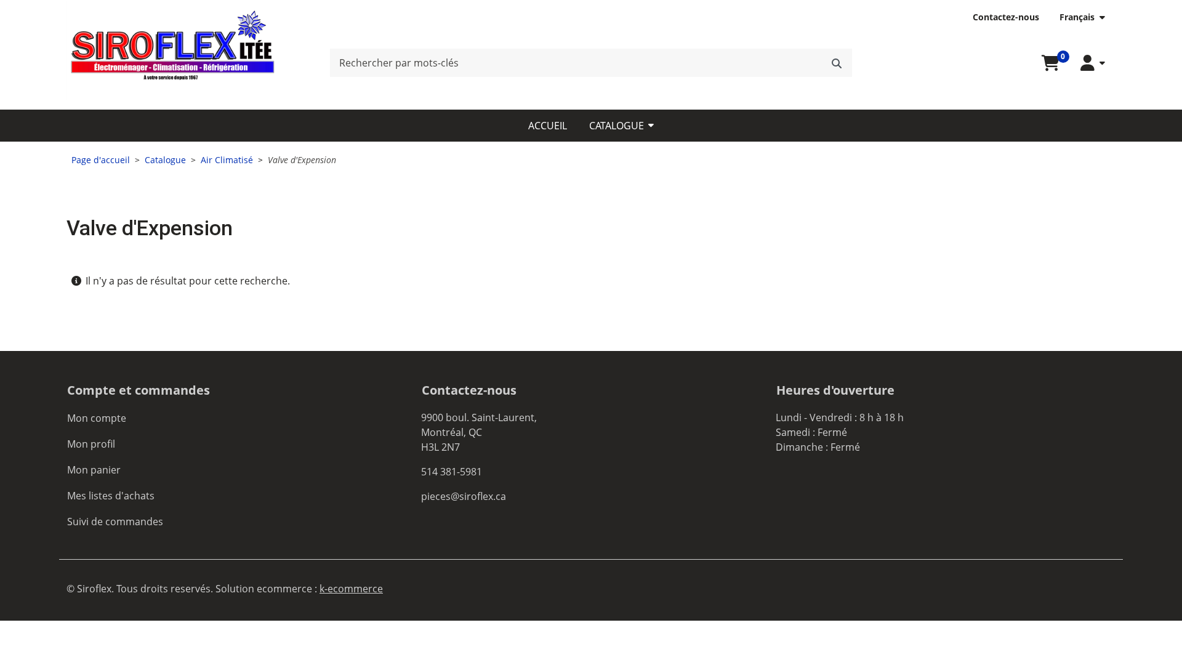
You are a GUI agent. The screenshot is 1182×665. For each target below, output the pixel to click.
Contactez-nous (1006, 17)
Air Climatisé (227, 160)
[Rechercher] (836, 62)
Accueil (547, 125)
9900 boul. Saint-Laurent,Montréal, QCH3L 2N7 (479, 432)
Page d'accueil (100, 160)
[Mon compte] (1093, 63)
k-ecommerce (351, 588)
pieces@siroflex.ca (463, 496)
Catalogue (616, 125)
